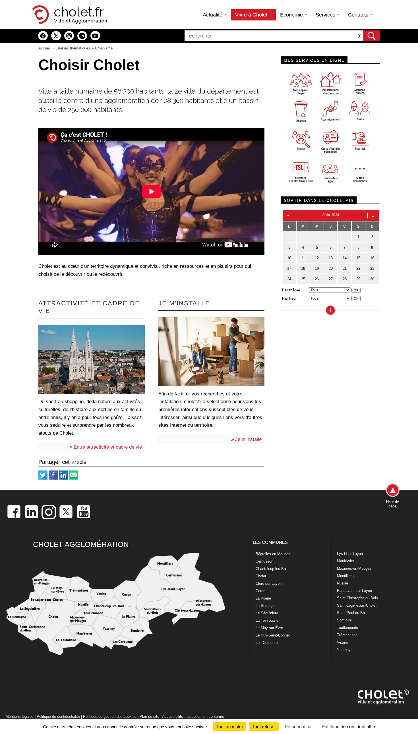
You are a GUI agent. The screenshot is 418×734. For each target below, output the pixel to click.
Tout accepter (229, 726)
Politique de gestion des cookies (109, 716)
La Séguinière (267, 613)
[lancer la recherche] (371, 35)
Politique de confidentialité (58, 716)
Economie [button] (292, 15)
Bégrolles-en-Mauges (273, 554)
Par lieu (289, 298)
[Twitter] (42, 478)
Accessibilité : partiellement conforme (193, 716)
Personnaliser (299, 726)
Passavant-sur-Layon (354, 590)
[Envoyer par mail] (73, 478)
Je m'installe (248, 439)
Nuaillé (342, 583)
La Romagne (266, 606)
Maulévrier (345, 561)
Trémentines (347, 635)
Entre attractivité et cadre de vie (108, 447)
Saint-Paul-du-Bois (352, 613)
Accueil (44, 48)
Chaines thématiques (72, 48)
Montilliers (345, 576)
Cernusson (264, 561)
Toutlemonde (347, 627)
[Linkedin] (63, 478)
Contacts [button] (359, 15)
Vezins (342, 642)
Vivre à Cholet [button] (252, 15)
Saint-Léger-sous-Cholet (356, 605)
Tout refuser (264, 726)
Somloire (344, 620)
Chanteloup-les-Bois (272, 569)
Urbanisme (104, 48)
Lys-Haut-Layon (350, 553)
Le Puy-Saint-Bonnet (273, 635)
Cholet (261, 576)
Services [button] (326, 15)
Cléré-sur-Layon (269, 583)
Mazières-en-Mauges (354, 568)
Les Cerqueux (267, 642)
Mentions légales (20, 716)
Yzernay (344, 650)
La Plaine (263, 598)
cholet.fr (79, 12)
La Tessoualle (267, 620)
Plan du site (149, 716)
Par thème (291, 290)
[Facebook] (53, 478)
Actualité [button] (213, 15)
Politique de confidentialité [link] (348, 726)
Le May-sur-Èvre (269, 628)
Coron (260, 591)
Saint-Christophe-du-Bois (357, 598)
